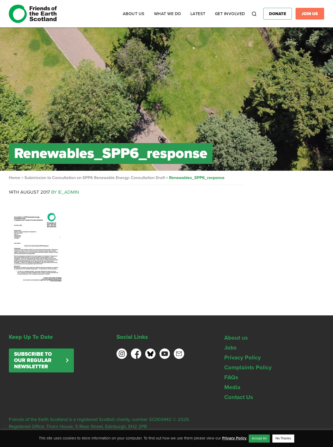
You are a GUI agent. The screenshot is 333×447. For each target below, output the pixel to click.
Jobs (230, 347)
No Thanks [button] (283, 438)
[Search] (254, 13)
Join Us (310, 13)
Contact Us (238, 397)
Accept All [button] (259, 438)
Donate (277, 13)
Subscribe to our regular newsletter (33, 360)
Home (14, 177)
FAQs (231, 377)
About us (236, 337)
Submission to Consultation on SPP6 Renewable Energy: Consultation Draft (94, 177)
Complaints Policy (248, 367)
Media (232, 387)
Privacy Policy (242, 357)
